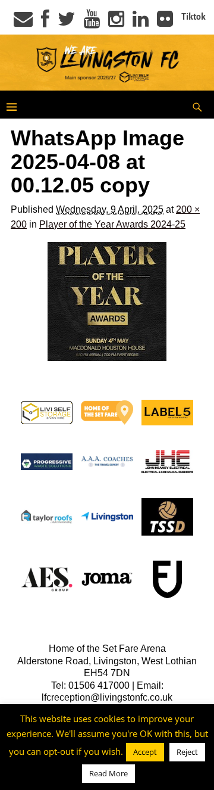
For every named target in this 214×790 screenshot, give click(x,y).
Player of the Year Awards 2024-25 (112, 224)
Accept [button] (145, 752)
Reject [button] (187, 752)
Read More (108, 773)
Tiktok (193, 16)
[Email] (23, 22)
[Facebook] (45, 22)
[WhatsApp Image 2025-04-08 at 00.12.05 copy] (107, 301)
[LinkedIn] (141, 22)
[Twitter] (66, 22)
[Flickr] (165, 22)
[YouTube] (92, 22)
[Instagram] (116, 22)
